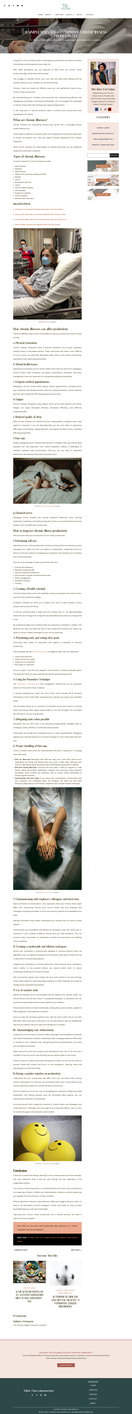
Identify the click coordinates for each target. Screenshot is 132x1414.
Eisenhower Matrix (39, 652)
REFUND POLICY (66, 1412)
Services (59, 14)
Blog (79, 14)
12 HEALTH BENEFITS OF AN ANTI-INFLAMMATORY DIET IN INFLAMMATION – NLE (29, 1296)
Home (40, 14)
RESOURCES (102, 180)
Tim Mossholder (46, 1164)
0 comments (96, 40)
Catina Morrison (39, 40)
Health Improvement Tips (80, 40)
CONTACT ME (102, 194)
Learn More (66, 1365)
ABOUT (93, 1403)
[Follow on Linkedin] (22, 5)
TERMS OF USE (55, 1412)
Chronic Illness (64, 40)
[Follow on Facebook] (13, 5)
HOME (93, 1385)
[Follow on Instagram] (9, 5)
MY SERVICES (102, 166)
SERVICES (93, 1390)
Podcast (90, 14)
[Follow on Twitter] (4, 5)
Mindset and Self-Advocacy (103, 133)
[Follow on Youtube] (17, 5)
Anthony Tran (46, 892)
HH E (46, 322)
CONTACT (93, 1399)
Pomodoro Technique (26, 684)
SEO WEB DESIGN (77, 1412)
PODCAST (93, 1394)
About (48, 14)
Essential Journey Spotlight (103, 145)
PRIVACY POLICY (44, 1412)
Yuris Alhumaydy (46, 506)
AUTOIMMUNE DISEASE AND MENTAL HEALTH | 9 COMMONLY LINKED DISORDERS (65, 1301)
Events (69, 14)
